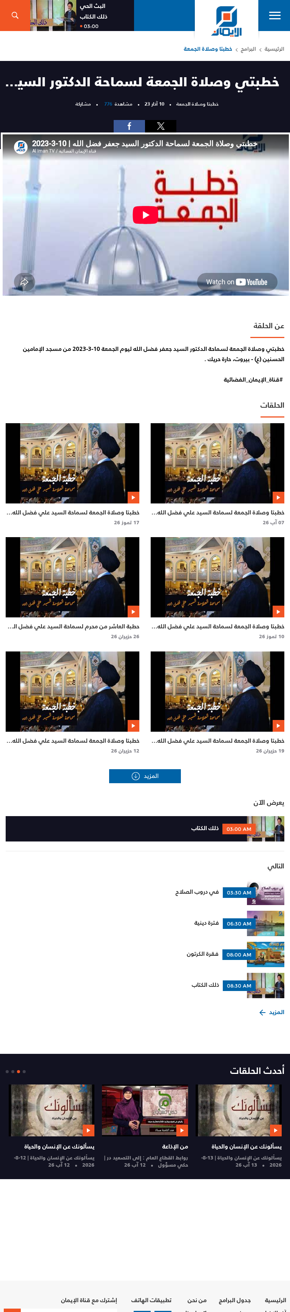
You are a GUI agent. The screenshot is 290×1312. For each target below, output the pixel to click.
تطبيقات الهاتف (151, 1300)
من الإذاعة (175, 1146)
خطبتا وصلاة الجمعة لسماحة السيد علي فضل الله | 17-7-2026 (74, 516)
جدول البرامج (235, 1300)
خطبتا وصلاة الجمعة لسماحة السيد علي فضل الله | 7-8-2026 (219, 516)
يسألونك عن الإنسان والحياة (247, 1146)
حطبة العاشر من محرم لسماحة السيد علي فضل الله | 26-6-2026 (73, 630)
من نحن (197, 1300)
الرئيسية (274, 48)
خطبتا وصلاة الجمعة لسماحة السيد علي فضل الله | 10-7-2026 (219, 630)
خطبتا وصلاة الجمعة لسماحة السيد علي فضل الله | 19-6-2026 (219, 744)
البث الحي (92, 6)
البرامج (248, 48)
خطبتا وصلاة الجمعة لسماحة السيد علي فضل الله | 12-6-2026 (74, 744)
